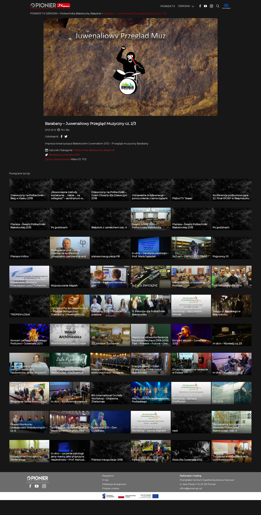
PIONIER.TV (167, 6)
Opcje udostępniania (57, 159)
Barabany (54, 154)
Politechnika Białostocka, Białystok (93, 150)
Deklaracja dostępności (114, 484)
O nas (105, 480)
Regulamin (108, 475)
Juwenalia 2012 (70, 154)
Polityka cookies (110, 488)
